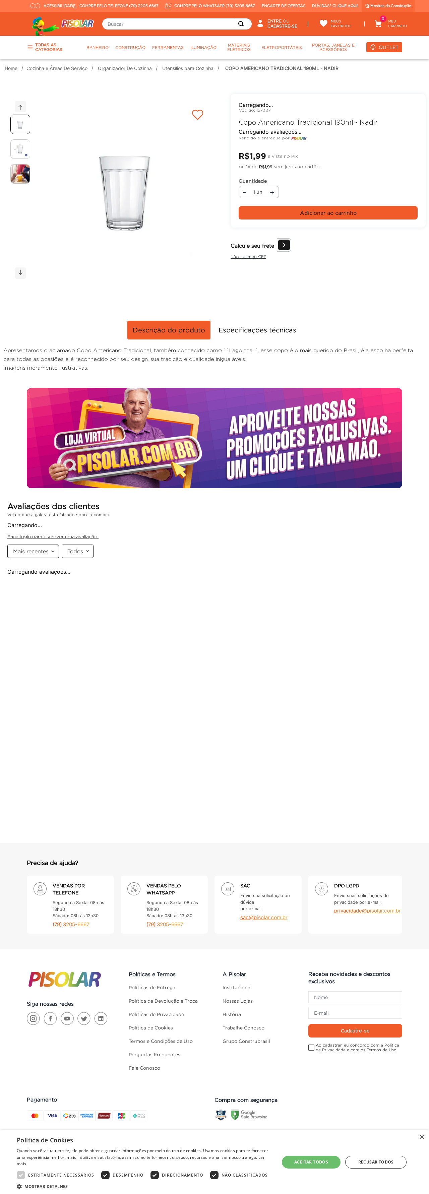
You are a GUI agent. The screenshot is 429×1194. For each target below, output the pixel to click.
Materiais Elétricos (239, 47)
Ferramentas (168, 47)
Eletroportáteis (281, 47)
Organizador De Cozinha (125, 68)
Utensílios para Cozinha (187, 68)
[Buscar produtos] (242, 23)
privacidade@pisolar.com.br (367, 917)
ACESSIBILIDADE (55, 6)
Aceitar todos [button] (311, 1162)
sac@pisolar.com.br (264, 924)
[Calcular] (419, 242)
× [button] (421, 1137)
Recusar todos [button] (376, 1162)
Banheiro (97, 47)
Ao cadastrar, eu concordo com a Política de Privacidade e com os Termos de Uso (357, 1054)
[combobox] (177, 24)
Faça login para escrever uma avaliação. (286, 127)
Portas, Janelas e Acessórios (333, 47)
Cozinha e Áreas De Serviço (56, 68)
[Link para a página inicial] (11, 68)
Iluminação (203, 47)
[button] (126, 190)
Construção (130, 47)
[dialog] (214, 1162)
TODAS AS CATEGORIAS (48, 47)
